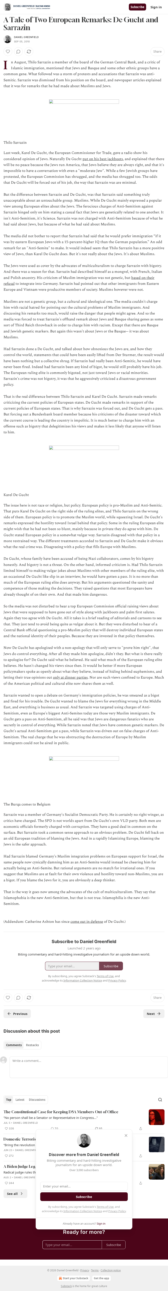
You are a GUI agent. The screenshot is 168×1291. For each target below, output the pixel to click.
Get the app (101, 1278)
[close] (126, 1135)
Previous (20, 1013)
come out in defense (86, 922)
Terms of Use (105, 1207)
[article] (84, 1120)
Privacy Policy (117, 1211)
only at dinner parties (70, 677)
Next (151, 1013)
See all (12, 1193)
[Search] (160, 1099)
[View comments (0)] (18, 51)
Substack (66, 1286)
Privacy (84, 1270)
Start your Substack (75, 1278)
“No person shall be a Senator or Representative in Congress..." (51, 1117)
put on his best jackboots (102, 159)
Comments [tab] (14, 1045)
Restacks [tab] (32, 1045)
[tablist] (22, 1045)
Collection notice (111, 1270)
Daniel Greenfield (26, 37)
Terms (95, 1270)
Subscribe (137, 7)
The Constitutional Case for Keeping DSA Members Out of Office (61, 1112)
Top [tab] (8, 1100)
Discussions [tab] (37, 1100)
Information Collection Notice (82, 1211)
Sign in (156, 7)
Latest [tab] (20, 1100)
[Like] (8, 51)
